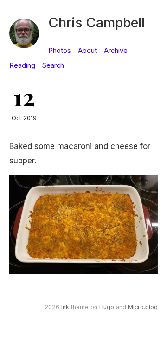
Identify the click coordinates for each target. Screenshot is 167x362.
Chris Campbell (96, 22)
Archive (116, 50)
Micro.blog (143, 307)
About (87, 50)
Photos (59, 50)
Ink (65, 307)
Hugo (106, 307)
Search (53, 65)
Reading (22, 65)
